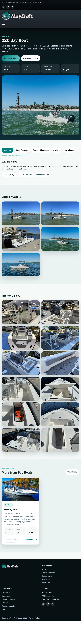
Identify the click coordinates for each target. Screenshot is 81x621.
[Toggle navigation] (3, 24)
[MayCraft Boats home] (17, 16)
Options (56, 150)
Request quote (31, 539)
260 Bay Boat (11, 509)
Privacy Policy (34, 618)
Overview (7, 150)
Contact (5, 603)
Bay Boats (46, 583)
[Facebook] (3, 7)
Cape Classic (47, 576)
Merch (4, 609)
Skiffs (44, 569)
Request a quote (11, 58)
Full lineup (6, 593)
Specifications (22, 150)
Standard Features (41, 150)
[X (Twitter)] (12, 7)
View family (72, 472)
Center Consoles (48, 573)
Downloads (69, 150)
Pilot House (46, 579)
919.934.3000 (7, 2)
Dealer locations (8, 599)
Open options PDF (30, 58)
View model (11, 539)
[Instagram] (8, 7)
